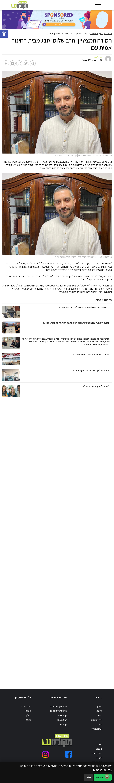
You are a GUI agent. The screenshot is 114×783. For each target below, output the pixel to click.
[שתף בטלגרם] (33, 63)
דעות (100, 715)
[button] (4, 34)
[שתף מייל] (13, 63)
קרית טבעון (62, 719)
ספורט (28, 719)
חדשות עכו (94, 33)
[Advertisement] (81, 541)
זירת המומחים (96, 719)
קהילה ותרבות (96, 753)
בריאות (99, 710)
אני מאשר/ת (103, 777)
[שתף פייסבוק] (6, 63)
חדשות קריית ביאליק (58, 706)
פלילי (100, 744)
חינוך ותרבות (26, 706)
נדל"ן (28, 715)
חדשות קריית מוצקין (58, 710)
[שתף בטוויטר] (26, 63)
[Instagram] (45, 754)
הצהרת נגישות (96, 728)
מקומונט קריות (106, 33)
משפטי (28, 710)
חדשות (99, 724)
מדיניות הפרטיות (102, 770)
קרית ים (63, 724)
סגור (88, 777)
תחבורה (99, 757)
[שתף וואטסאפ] (19, 63)
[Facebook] (68, 754)
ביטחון (99, 706)
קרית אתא (62, 715)
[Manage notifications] (107, 776)
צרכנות (99, 748)
